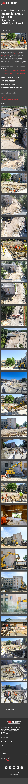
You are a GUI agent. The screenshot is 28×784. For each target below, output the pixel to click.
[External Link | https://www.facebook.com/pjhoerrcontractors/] (6, 767)
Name (3, 745)
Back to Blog (10, 709)
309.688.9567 (4, 733)
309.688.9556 (4, 736)
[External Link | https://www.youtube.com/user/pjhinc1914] (14, 767)
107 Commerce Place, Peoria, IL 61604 (10, 726)
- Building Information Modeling (9, 99)
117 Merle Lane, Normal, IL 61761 (10, 730)
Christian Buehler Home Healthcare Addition (14, 73)
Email (3, 749)
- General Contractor (6, 97)
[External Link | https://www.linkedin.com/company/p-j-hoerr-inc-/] (18, 767)
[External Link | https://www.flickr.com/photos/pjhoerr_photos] (10, 767)
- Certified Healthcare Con (8, 96)
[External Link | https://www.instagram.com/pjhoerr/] (22, 767)
